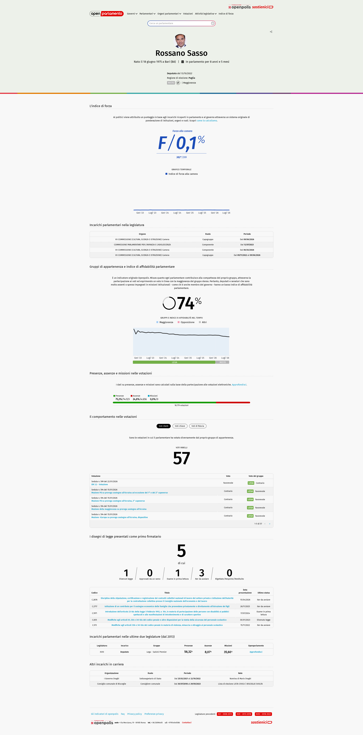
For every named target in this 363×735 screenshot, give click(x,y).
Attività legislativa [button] (204, 13)
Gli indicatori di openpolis (104, 714)
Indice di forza (226, 13)
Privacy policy (134, 714)
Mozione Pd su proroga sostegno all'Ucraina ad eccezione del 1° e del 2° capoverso (129, 493)
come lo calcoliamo (207, 120)
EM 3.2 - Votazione (99, 484)
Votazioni (188, 13)
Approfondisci (239, 384)
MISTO (171, 82)
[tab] (164, 426)
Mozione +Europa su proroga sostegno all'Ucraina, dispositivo (119, 517)
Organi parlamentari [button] (168, 13)
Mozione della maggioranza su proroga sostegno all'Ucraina (118, 509)
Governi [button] (131, 13)
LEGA (251, 483)
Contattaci (186, 722)
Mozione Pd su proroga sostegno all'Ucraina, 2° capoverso (118, 501)
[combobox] (181, 23)
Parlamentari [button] (146, 13)
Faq (123, 714)
